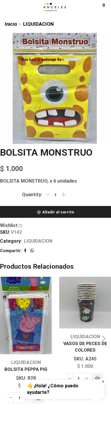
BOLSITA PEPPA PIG (25, 369)
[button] (7, 338)
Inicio (11, 24)
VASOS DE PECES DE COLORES (85, 347)
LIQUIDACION (38, 24)
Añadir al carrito (58, 212)
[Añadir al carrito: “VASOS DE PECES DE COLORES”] (97, 378)
